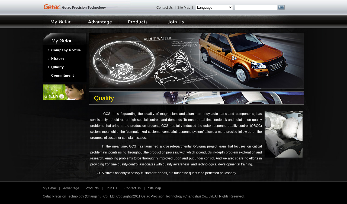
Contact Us (164, 7)
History (58, 59)
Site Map (183, 7)
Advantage (71, 188)
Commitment (62, 75)
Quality (57, 67)
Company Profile (66, 50)
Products (92, 188)
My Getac (51, 188)
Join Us (111, 188)
